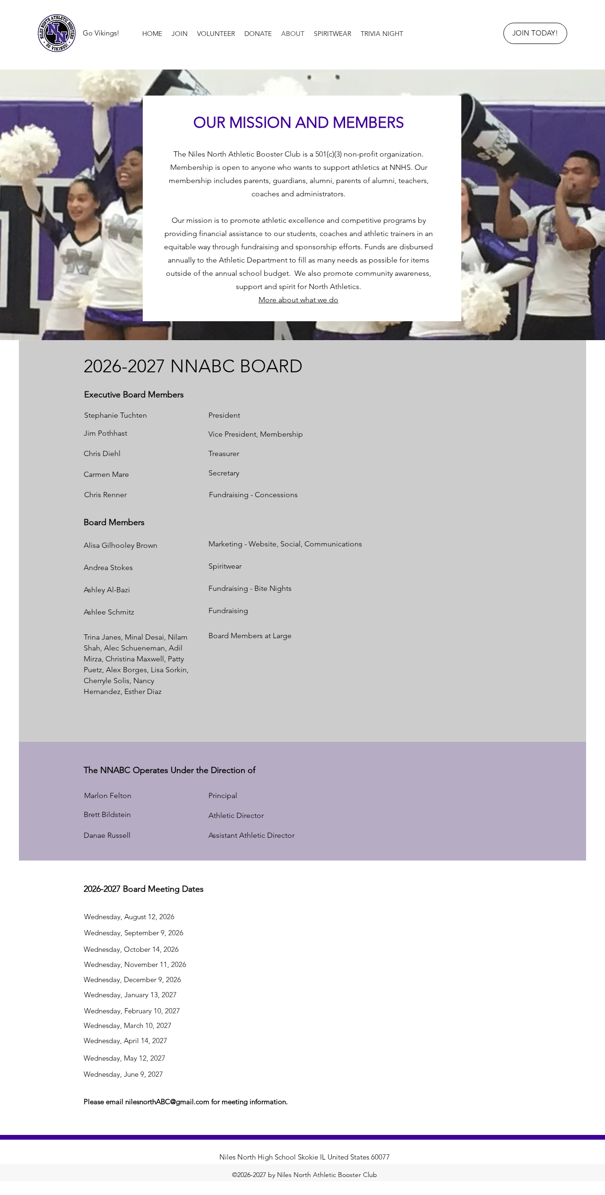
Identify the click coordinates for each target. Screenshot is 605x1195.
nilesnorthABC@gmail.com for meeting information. (206, 1101)
